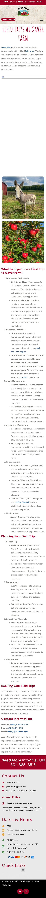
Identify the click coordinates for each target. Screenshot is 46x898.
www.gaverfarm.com (19, 724)
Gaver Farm (6, 47)
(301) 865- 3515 (15, 728)
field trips (29, 51)
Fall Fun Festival (21, 502)
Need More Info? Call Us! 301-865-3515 (23, 762)
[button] (41, 20)
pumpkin (22, 377)
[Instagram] (26, 891)
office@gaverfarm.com (17, 731)
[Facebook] (20, 891)
